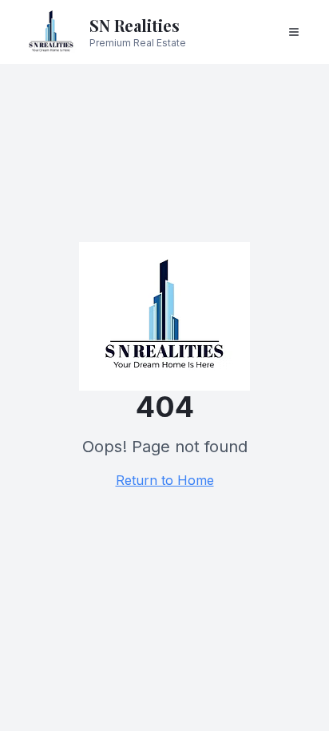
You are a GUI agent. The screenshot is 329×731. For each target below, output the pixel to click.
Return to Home (165, 480)
